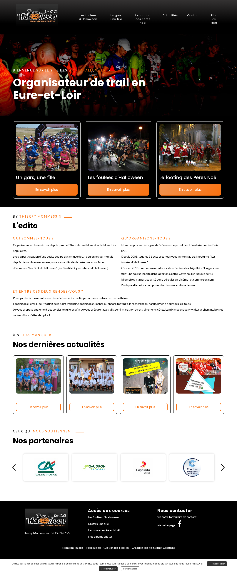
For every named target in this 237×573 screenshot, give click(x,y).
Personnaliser (130, 568)
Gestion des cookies (116, 547)
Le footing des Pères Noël (143, 19)
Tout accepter (218, 563)
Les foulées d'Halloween (88, 17)
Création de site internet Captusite (153, 547)
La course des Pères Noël (104, 530)
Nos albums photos (100, 536)
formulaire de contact (182, 517)
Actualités (170, 15)
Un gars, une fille (116, 17)
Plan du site (214, 19)
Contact (193, 15)
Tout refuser (109, 568)
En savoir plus (46, 189)
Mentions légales (73, 547)
